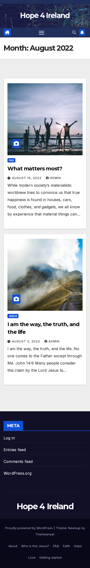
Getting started (50, 557)
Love (32, 557)
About (12, 546)
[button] (74, 32)
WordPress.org (18, 473)
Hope (78, 546)
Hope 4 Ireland (45, 15)
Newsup (74, 528)
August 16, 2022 (27, 178)
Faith (66, 546)
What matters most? (34, 168)
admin (55, 178)
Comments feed (18, 461)
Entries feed (15, 449)
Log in (9, 438)
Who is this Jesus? (35, 546)
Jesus (13, 316)
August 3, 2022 (26, 341)
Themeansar (44, 534)
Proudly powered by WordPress (29, 528)
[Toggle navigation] (41, 32)
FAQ (11, 160)
